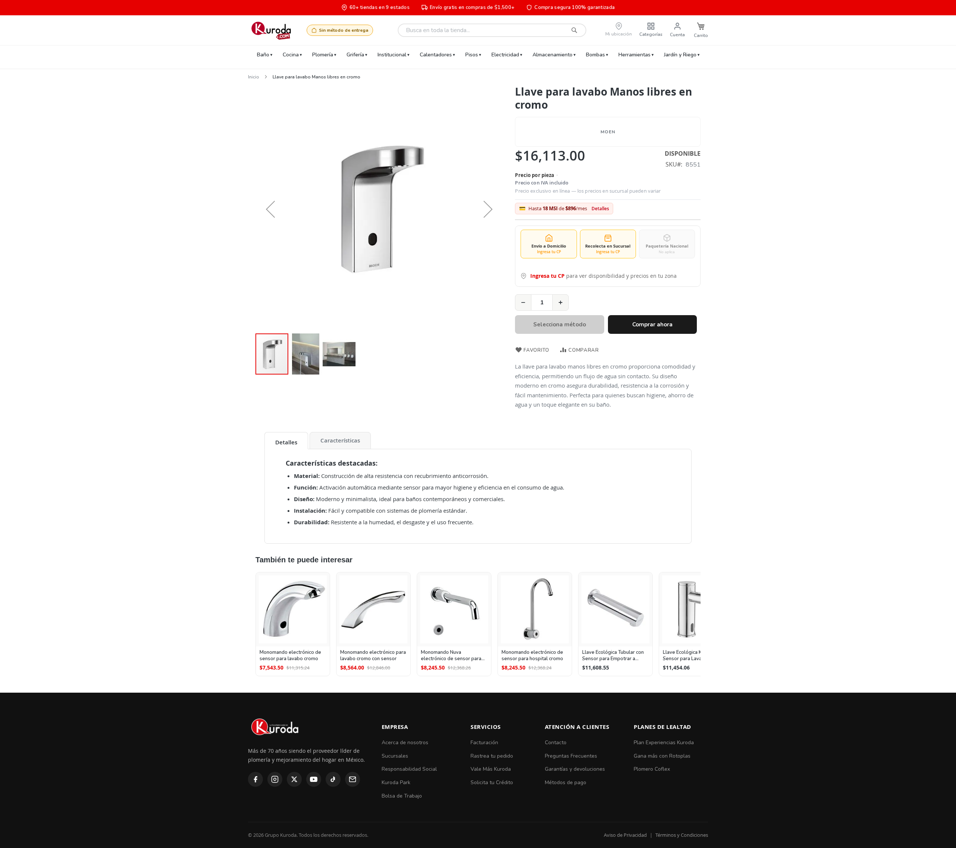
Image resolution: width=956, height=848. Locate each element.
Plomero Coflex (652, 769)
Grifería (355, 54)
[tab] (286, 440)
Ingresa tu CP (547, 275)
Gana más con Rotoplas (662, 756)
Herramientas (634, 54)
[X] (294, 779)
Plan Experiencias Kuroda (664, 742)
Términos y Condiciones (681, 835)
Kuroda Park (396, 782)
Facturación (484, 742)
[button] (270, 209)
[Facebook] (255, 779)
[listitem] (292, 624)
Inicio (253, 77)
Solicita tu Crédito (492, 782)
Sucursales (395, 756)
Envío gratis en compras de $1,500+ (472, 7)
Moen (607, 132)
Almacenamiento (552, 54)
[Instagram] (274, 779)
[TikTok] (333, 779)
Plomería (322, 54)
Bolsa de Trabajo (402, 795)
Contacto (556, 742)
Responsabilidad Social (409, 769)
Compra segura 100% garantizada (574, 7)
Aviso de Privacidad (625, 835)
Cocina (291, 54)
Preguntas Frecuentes (571, 756)
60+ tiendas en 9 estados (380, 7)
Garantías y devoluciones (575, 769)
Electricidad (505, 54)
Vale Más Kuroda (491, 769)
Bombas (595, 54)
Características (340, 440)
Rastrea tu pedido (492, 756)
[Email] (352, 779)
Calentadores (436, 54)
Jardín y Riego (680, 54)
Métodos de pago (565, 782)
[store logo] (271, 30)
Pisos (471, 54)
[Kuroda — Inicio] (275, 741)
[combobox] (492, 30)
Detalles (600, 209)
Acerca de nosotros (405, 742)
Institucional (392, 54)
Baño (263, 54)
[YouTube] (313, 779)
